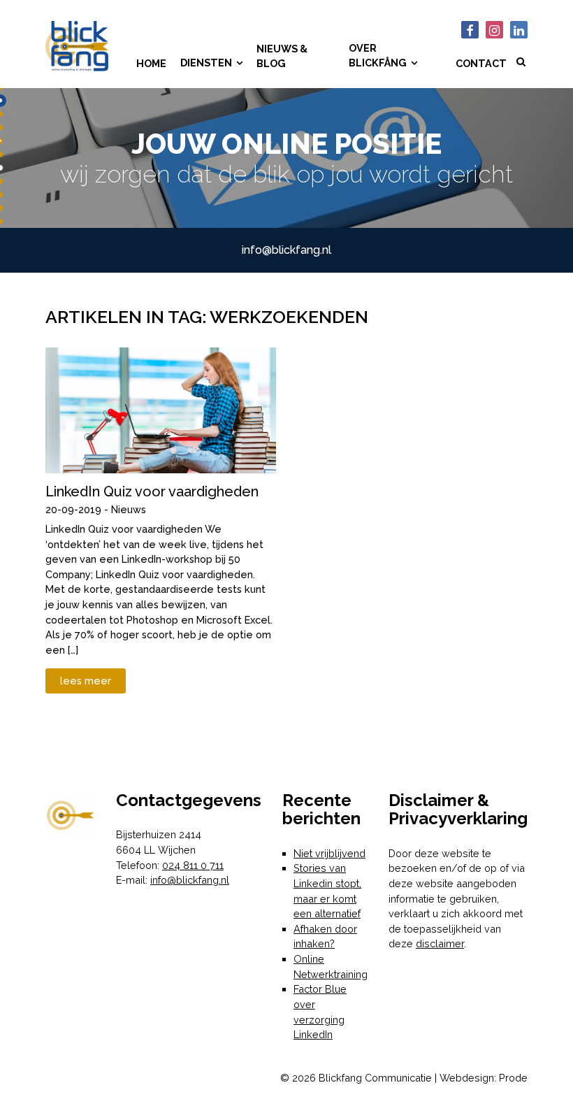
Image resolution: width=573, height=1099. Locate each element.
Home (151, 63)
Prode (513, 1078)
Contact (481, 63)
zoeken (521, 72)
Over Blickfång (378, 55)
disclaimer (440, 943)
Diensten (206, 63)
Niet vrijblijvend (329, 853)
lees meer (85, 681)
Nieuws (128, 509)
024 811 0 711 (193, 865)
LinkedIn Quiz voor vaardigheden (152, 491)
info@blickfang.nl (286, 250)
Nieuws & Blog (281, 56)
